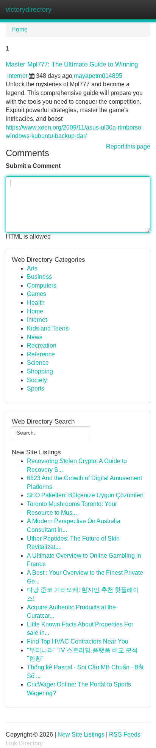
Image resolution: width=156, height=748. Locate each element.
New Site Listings (81, 734)
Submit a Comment (33, 166)
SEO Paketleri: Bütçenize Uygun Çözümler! (85, 495)
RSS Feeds (124, 734)
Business (39, 277)
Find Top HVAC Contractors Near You (77, 641)
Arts (32, 268)
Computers (41, 285)
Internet (17, 76)
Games (36, 294)
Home (19, 29)
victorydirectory (28, 9)
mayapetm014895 (98, 76)
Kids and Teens (48, 328)
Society (37, 380)
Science (38, 362)
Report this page (128, 146)
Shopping (40, 371)
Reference (41, 354)
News (34, 337)
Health (36, 302)
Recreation (41, 345)
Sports (35, 388)
